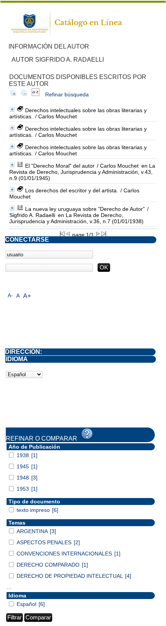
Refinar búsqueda (67, 94)
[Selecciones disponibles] (35, 94)
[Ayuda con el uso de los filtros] (87, 434)
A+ (27, 296)
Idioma (17, 595)
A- (10, 295)
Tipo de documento (34, 501)
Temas (16, 523)
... (9, 587)
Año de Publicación (34, 447)
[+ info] (12, 109)
